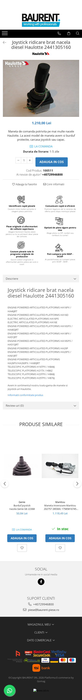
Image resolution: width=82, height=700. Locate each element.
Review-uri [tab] (15, 405)
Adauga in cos (51, 162)
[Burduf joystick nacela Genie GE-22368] (22, 466)
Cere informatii (55, 184)
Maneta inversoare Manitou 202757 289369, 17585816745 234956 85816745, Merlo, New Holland (60, 507)
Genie (22, 502)
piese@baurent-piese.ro (43, 610)
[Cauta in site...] (77, 33)
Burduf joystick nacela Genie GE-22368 (22, 507)
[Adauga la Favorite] (22, 548)
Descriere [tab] (12, 278)
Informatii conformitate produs (25, 395)
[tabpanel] (41, 88)
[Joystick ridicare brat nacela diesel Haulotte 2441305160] (41, 88)
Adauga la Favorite (26, 184)
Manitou (60, 502)
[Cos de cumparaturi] (69, 33)
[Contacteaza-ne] (59, 33)
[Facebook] (41, 581)
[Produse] (5, 34)
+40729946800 (43, 604)
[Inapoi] (3, 42)
